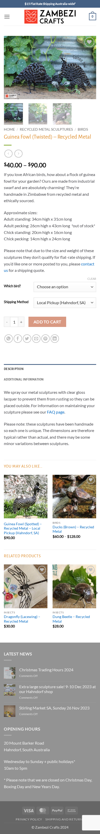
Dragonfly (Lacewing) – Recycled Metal (22, 619)
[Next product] (8, 154)
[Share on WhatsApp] (8, 338)
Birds (83, 129)
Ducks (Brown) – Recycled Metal (73, 529)
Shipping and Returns (64, 819)
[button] (7, 16)
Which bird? (12, 286)
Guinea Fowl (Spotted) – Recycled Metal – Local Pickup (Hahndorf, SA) (23, 528)
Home (9, 129)
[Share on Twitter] (27, 338)
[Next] (88, 67)
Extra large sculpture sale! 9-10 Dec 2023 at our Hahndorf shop (57, 689)
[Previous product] (18, 154)
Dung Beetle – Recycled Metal (71, 619)
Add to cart (47, 322)
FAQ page (55, 411)
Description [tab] (14, 369)
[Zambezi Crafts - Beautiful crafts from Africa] (50, 16)
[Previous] (12, 67)
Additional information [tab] (24, 379)
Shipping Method (16, 302)
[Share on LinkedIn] (55, 338)
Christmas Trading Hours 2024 (46, 669)
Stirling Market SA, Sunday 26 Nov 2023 (54, 707)
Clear (91, 278)
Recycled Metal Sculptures (46, 129)
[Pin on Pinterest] (45, 338)
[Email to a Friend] (36, 338)
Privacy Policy (29, 819)
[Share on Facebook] (18, 338)
